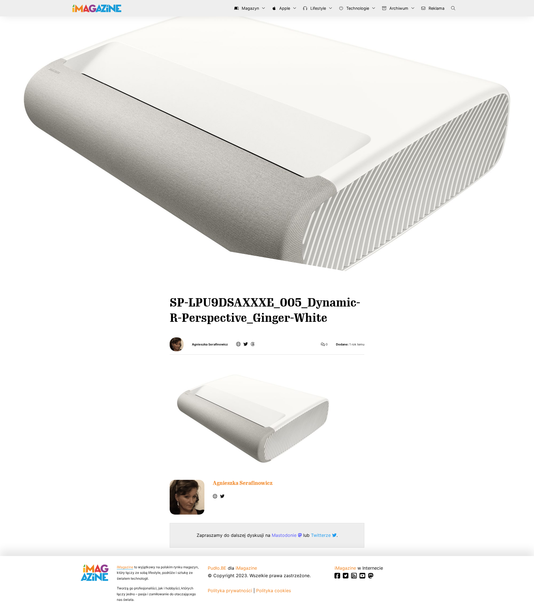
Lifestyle (317, 8)
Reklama (435, 8)
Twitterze (321, 535)
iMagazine (125, 567)
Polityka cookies (273, 590)
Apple (284, 8)
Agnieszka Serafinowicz (210, 344)
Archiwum (398, 8)
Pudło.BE (217, 568)
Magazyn (250, 8)
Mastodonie (285, 535)
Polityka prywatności (230, 590)
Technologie (357, 8)
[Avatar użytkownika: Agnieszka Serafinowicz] (187, 497)
